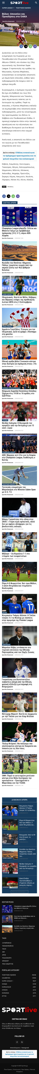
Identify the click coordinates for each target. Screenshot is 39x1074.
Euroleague (7, 844)
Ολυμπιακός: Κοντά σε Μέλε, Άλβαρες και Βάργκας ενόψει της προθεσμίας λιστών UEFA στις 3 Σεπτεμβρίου (19, 299)
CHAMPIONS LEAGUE (9, 225)
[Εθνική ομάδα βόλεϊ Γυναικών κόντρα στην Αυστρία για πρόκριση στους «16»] (19, 350)
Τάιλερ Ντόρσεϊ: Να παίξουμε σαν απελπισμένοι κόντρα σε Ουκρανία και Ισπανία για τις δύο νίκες (19, 746)
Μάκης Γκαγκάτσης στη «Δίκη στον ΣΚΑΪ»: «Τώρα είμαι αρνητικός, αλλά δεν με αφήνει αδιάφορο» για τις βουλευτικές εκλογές (18, 523)
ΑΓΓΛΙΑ (5, 612)
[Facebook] (21, 46)
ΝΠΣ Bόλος (10, 186)
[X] (26, 46)
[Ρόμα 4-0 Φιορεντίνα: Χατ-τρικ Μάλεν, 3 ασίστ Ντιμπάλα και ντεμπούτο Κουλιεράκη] (19, 571)
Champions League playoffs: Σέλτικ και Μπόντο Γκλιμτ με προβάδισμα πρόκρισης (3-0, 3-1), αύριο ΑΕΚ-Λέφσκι (19, 232)
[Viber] (35, 46)
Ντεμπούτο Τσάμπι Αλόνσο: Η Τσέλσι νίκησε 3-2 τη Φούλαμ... (27, 808)
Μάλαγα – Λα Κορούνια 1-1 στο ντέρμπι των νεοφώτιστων (16, 554)
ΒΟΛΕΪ (4, 358)
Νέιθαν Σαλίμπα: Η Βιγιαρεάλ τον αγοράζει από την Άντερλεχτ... (28, 866)
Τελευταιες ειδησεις (23, 8)
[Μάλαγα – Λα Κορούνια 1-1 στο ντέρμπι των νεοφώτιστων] (19, 542)
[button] (36, 2)
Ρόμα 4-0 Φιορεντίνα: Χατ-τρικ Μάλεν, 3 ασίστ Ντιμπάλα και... (27, 822)
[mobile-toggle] (3, 2)
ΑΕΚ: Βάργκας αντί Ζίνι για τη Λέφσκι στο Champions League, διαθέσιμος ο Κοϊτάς (19, 457)
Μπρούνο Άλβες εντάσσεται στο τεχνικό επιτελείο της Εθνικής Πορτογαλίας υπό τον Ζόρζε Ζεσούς (18, 649)
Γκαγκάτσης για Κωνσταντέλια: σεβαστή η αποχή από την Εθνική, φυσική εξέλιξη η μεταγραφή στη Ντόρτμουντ (17, 683)
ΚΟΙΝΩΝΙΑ (6, 887)
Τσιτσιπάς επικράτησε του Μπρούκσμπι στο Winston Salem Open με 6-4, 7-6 (19, 489)
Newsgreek (25, 1048)
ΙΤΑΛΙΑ (4, 580)
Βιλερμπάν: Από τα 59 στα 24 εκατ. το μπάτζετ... (27, 837)
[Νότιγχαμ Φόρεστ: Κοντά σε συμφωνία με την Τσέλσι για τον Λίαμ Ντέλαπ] (19, 702)
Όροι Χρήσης (25, 1069)
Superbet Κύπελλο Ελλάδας (11, 388)
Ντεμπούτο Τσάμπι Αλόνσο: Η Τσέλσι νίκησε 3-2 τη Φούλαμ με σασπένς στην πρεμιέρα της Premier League (19, 617)
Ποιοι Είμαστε (8, 1069)
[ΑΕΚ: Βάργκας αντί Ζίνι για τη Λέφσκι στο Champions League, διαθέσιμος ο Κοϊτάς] (19, 443)
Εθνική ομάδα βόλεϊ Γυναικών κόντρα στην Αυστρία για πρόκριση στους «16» (19, 362)
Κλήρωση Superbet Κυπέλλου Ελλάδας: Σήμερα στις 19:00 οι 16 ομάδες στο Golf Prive (19, 393)
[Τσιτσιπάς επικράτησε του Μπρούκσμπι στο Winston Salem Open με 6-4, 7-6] (19, 475)
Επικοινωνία (16, 1069)
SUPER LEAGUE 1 (8, 8)
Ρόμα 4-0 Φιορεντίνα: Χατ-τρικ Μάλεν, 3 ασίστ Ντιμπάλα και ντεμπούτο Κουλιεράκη (19, 585)
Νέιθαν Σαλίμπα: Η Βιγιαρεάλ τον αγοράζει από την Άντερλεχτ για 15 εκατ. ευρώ (18, 425)
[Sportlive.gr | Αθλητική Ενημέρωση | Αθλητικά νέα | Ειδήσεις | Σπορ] (19, 1009)
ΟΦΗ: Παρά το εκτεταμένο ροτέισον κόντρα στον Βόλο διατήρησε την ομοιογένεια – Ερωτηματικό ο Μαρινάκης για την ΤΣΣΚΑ (18, 779)
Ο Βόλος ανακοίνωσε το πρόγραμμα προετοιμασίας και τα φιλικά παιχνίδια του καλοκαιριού (19, 156)
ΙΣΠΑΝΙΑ (5, 420)
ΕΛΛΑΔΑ (5, 676)
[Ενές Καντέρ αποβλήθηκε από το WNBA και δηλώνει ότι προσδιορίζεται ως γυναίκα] (7, 919)
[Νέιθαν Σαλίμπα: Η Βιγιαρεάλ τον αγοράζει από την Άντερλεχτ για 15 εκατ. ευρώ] (19, 411)
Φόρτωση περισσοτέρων (19, 892)
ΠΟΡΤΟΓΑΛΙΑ (6, 644)
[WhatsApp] (30, 46)
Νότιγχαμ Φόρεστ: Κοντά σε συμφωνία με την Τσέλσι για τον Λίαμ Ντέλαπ (19, 715)
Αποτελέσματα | (15, 1048)
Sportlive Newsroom (8, 21)
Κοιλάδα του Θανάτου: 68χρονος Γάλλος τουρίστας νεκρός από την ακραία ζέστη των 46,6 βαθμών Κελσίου (17, 266)
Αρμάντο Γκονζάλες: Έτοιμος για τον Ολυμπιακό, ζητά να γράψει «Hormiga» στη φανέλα (19, 331)
